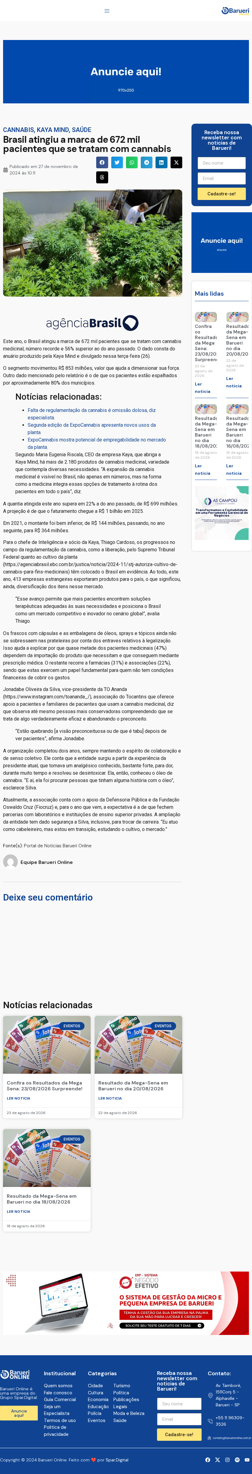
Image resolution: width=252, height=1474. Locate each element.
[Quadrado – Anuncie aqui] (221, 271)
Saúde (81, 130)
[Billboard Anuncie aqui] (126, 101)
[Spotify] (237, 1460)
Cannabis (18, 130)
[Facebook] (208, 1460)
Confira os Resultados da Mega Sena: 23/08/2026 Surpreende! (44, 1086)
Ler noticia (18, 1098)
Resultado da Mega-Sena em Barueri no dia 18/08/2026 (42, 1199)
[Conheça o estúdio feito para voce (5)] (126, 1333)
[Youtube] (247, 1460)
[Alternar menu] (107, 11)
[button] (102, 162)
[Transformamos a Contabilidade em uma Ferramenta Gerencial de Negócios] (222, 538)
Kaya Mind (53, 130)
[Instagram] (227, 1460)
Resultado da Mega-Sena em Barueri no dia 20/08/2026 (133, 1086)
